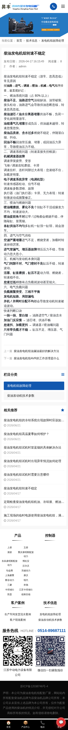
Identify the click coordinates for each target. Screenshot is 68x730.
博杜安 (25, 561)
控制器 (50, 535)
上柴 (9, 547)
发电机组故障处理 (52, 40)
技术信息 (31, 40)
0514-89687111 (52, 630)
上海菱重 (9, 575)
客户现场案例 (18, 619)
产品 (17, 535)
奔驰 (26, 585)
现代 (26, 580)
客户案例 (18, 603)
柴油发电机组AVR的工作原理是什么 (36, 358)
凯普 (9, 594)
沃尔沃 (25, 565)
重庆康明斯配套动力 (26, 554)
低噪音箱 (25, 594)
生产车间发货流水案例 (18, 614)
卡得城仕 (9, 589)
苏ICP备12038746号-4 (34, 686)
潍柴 (9, 552)
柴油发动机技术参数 (20, 395)
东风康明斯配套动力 (10, 563)
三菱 (9, 585)
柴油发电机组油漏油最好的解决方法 (36, 351)
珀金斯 (9, 570)
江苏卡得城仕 (26, 589)
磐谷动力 (9, 580)
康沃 (26, 575)
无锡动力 (25, 570)
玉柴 (26, 547)
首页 (19, 40)
